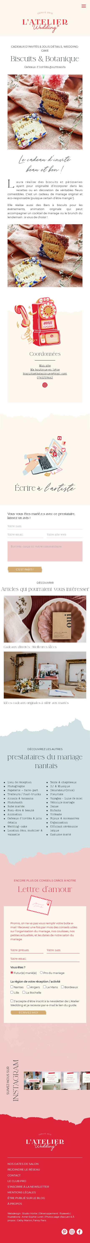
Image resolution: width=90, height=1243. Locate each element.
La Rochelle (33, 992)
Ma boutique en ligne (45, 369)
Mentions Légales (22, 1192)
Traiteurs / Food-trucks (24, 794)
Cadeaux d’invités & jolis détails (36, 46)
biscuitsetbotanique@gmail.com (45, 373)
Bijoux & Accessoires (64, 818)
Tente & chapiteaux (63, 782)
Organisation (59, 822)
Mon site (45, 365)
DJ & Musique (60, 786)
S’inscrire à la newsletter (28, 1186)
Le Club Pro (17, 1181)
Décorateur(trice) (62, 790)
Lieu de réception (20, 782)
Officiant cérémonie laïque (64, 828)
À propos (15, 1203)
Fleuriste (56, 794)
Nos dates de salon (23, 1163)
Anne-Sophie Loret (32, 1216)
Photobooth (15, 802)
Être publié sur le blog (26, 1198)
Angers (35, 987)
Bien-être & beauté (21, 810)
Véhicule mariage (62, 802)
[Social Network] (64, 1232)
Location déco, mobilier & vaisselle (25, 832)
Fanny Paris (39, 1220)
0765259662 (45, 377)
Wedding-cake (17, 826)
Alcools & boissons (20, 798)
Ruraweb (65, 1213)
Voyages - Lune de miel (66, 798)
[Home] (45, 22)
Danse (54, 806)
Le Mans (52, 987)
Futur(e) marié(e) (25, 973)
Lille (16, 992)
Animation (15, 814)
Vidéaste (56, 814)
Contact (14, 1175)
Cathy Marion (24, 1220)
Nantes (18, 987)
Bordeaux (71, 987)
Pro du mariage (53, 973)
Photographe (16, 786)
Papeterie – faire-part (23, 790)
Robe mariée (16, 806)
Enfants (55, 810)
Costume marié (60, 834)
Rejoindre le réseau (24, 1169)
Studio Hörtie (29, 1213)
